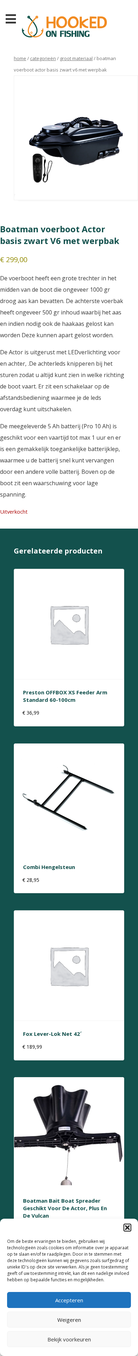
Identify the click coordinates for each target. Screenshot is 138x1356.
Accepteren (69, 1300)
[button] (127, 1227)
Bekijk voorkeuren (69, 1339)
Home (20, 58)
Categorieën (43, 58)
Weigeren (69, 1319)
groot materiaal (76, 58)
